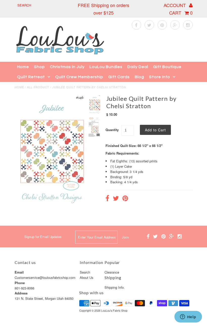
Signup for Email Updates (43, 236)
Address (21, 293)
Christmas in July (67, 67)
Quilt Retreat (31, 77)
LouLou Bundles (106, 67)
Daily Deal (137, 67)
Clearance (112, 272)
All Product (38, 87)
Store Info (159, 77)
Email (19, 272)
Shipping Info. (115, 287)
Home (23, 67)
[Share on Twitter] (116, 199)
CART (181, 12)
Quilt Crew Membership (79, 77)
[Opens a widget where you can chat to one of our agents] (188, 317)
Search (85, 272)
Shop (39, 67)
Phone (20, 282)
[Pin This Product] (125, 199)
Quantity (112, 129)
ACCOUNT (175, 5)
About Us (86, 277)
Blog (139, 77)
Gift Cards (119, 77)
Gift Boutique (167, 67)
